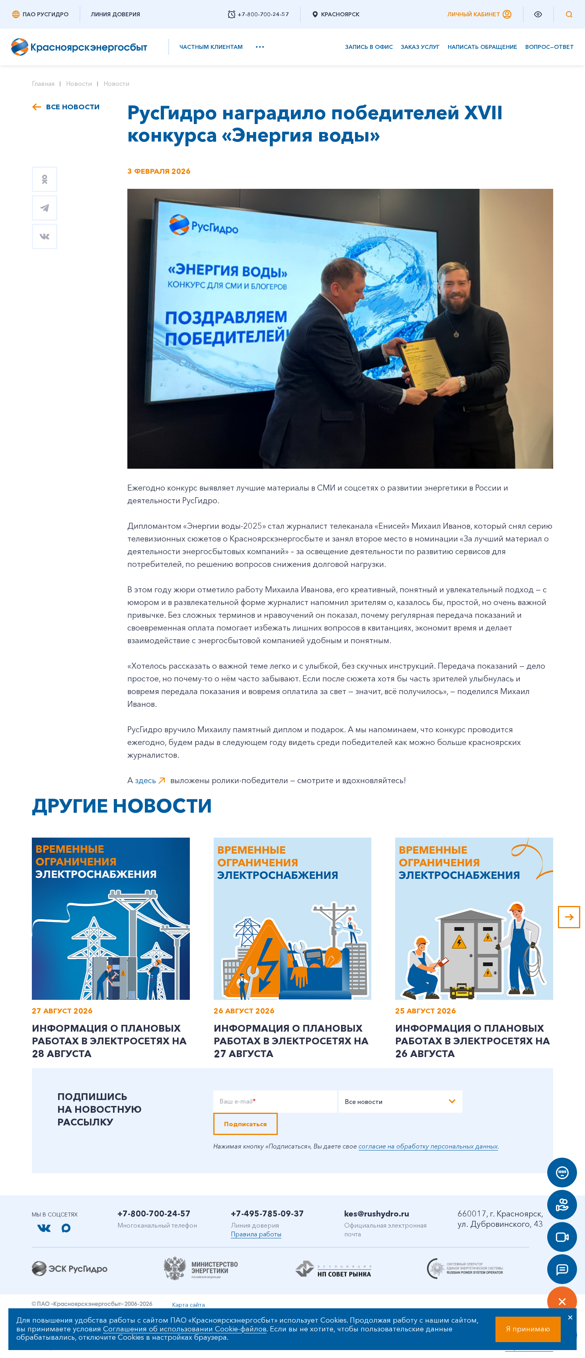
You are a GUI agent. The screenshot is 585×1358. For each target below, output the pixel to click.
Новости (79, 83)
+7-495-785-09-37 (267, 1213)
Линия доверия (115, 14)
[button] (569, 917)
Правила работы (256, 1234)
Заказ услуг (420, 47)
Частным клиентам (211, 46)
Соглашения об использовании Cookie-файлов (185, 1329)
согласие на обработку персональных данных (428, 1146)
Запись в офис (369, 47)
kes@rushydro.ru (376, 1213)
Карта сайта (188, 1304)
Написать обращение (482, 47)
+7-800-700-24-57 (154, 1213)
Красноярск (340, 14)
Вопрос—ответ (549, 47)
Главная (43, 83)
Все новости (72, 107)
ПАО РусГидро (45, 14)
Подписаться (245, 1124)
